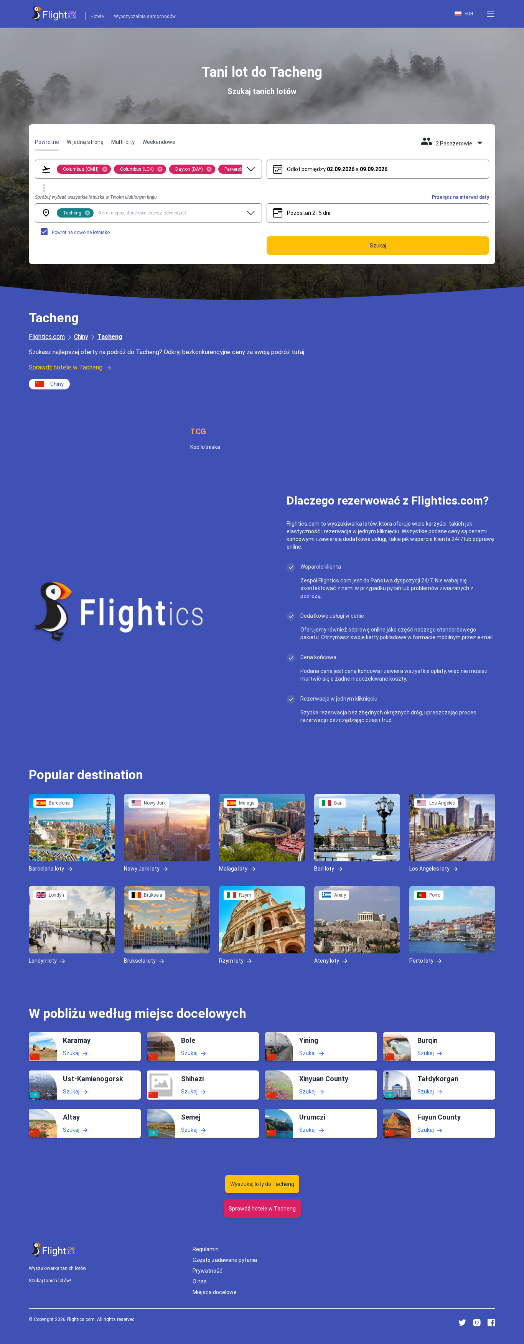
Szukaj (71, 1053)
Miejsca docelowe (215, 1292)
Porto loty (421, 960)
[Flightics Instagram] (476, 1322)
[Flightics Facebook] (491, 1322)
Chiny (81, 336)
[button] (490, 13)
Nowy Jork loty (142, 868)
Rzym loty (231, 960)
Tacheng (109, 336)
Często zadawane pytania (225, 1260)
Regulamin (206, 1249)
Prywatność (207, 1271)
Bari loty (324, 868)
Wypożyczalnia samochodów (145, 16)
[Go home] (53, 1249)
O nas (200, 1281)
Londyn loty (43, 960)
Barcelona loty (46, 868)
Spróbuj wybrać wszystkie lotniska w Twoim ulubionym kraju (96, 197)
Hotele (97, 16)
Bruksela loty (140, 960)
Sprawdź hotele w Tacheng (65, 367)
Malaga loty (233, 868)
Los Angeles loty (429, 868)
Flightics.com (47, 336)
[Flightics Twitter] (462, 1322)
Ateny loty (326, 960)
